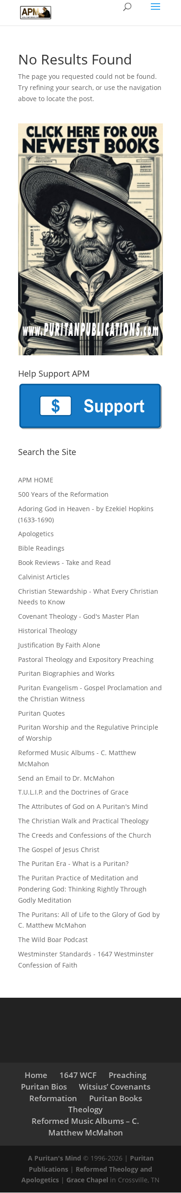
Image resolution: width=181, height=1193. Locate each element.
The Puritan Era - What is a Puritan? (73, 863)
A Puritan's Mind (54, 1158)
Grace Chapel (87, 1179)
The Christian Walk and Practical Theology (83, 820)
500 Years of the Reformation (63, 494)
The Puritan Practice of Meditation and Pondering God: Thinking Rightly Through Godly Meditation (82, 888)
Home (36, 1075)
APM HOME (35, 479)
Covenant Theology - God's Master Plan (78, 616)
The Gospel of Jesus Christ (58, 849)
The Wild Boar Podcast (53, 939)
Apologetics (36, 533)
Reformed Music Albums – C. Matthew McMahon (85, 1127)
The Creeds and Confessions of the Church (84, 835)
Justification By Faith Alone (59, 645)
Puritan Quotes (41, 713)
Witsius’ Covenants (114, 1086)
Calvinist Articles (44, 576)
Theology (85, 1109)
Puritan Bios (44, 1086)
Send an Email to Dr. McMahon (66, 778)
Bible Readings (41, 548)
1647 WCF (78, 1075)
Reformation (53, 1098)
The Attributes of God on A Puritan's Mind (83, 806)
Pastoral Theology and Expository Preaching (86, 659)
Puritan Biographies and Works (66, 673)
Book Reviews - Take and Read (64, 562)
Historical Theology (47, 630)
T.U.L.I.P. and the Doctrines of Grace (73, 792)
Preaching (127, 1075)
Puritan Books (115, 1098)
